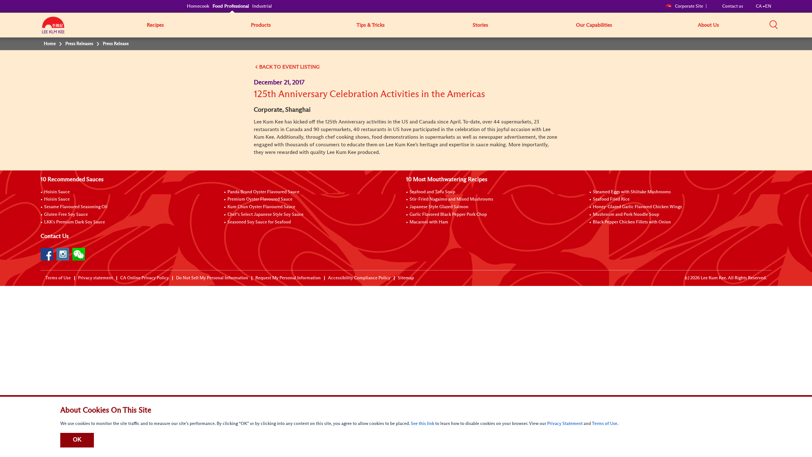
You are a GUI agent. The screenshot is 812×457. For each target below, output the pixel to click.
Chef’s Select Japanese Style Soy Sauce (265, 214)
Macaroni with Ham (428, 222)
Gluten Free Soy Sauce (66, 214)
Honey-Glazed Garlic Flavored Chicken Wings (637, 207)
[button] (773, 24)
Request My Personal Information (288, 278)
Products (261, 25)
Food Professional (231, 6)
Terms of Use (58, 278)
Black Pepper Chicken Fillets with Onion (632, 222)
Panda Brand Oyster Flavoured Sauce (263, 192)
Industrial (262, 6)
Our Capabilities (594, 25)
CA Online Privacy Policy (144, 278)
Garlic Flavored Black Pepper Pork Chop (448, 214)
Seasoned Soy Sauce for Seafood (259, 222)
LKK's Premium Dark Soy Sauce (74, 222)
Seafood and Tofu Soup (432, 192)
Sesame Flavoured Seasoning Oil (76, 207)
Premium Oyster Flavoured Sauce (259, 199)
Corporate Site (689, 6)
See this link (422, 423)
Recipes (155, 25)
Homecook (198, 6)
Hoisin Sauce (57, 192)
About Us (708, 25)
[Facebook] (47, 254)
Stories (480, 25)
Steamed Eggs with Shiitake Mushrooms (632, 192)
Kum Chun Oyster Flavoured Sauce (261, 207)
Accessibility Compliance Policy (359, 278)
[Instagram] (62, 254)
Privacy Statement (565, 423)
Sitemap (406, 278)
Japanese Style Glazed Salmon (438, 207)
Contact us (732, 6)
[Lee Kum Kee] (53, 28)
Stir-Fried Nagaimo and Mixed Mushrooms (451, 199)
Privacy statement (95, 278)
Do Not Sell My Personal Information (212, 278)
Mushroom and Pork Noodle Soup (626, 214)
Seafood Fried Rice (611, 199)
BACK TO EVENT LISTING (289, 67)
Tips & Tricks (371, 25)
